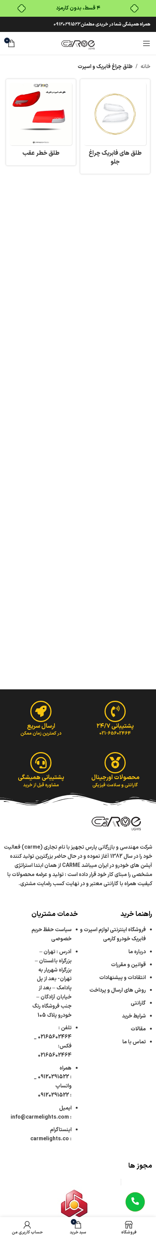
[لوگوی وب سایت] (78, 43)
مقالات (137, 1029)
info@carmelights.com (40, 1117)
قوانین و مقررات (128, 965)
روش (117, 990)
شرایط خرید (134, 1016)
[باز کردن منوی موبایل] (146, 43)
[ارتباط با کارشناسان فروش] (135, 1201)
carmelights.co (49, 1139)
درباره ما (137, 952)
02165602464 (55, 1037)
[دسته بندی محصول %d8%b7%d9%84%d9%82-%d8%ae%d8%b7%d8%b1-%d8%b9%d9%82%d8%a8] (41, 122)
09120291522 (66, 24)
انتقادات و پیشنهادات (122, 978)
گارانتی (138, 1003)
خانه (145, 67)
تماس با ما (134, 1042)
